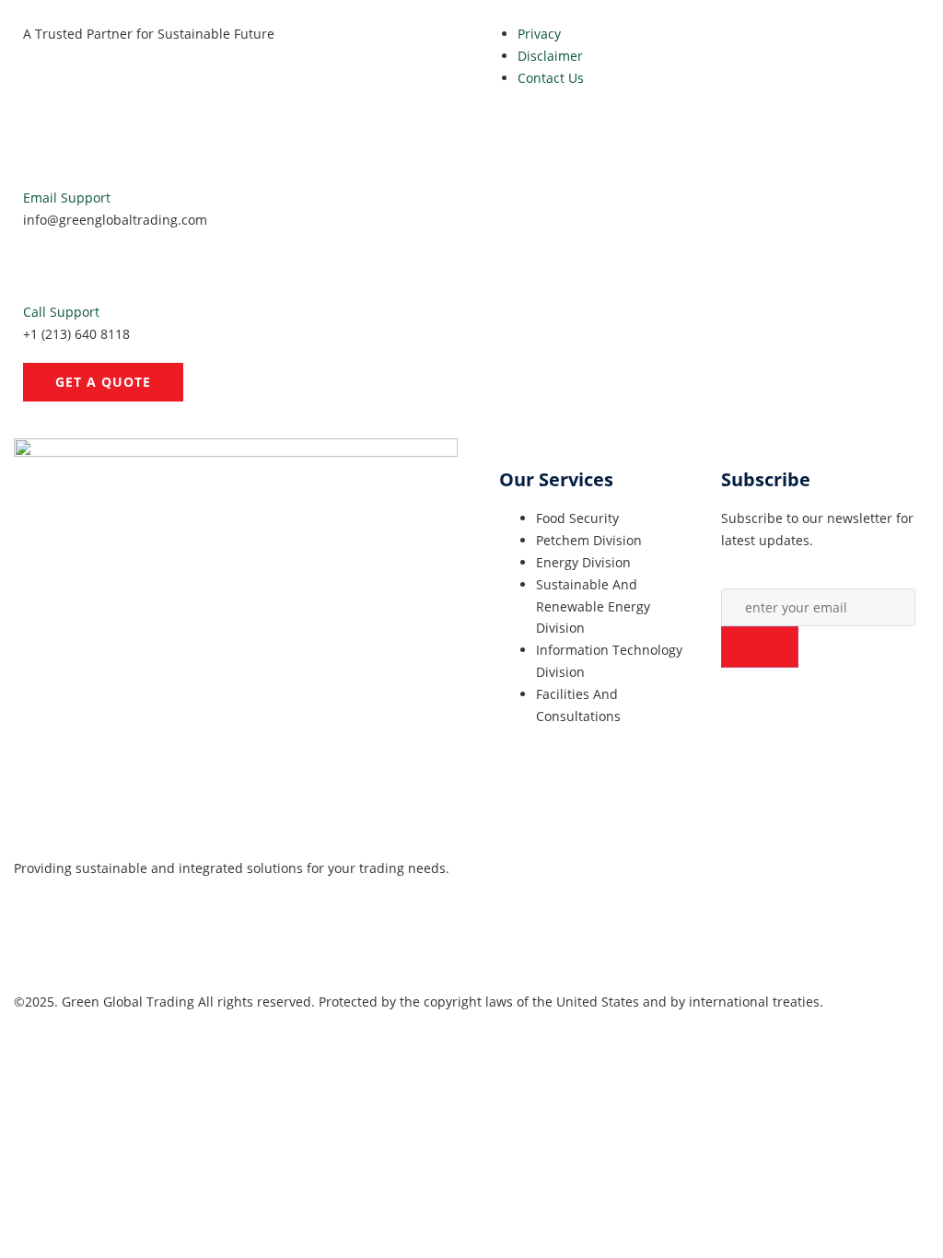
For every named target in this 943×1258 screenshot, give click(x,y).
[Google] (87, 939)
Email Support (67, 197)
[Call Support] (46, 272)
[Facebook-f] (37, 939)
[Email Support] (46, 157)
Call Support (61, 311)
